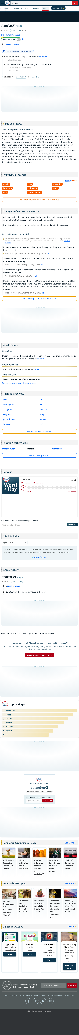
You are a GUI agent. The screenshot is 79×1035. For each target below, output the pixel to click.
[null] (46, 787)
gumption (38, 787)
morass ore (57, 448)
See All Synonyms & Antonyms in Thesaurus (39, 199)
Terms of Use (69, 995)
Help (7, 995)
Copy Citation (40, 557)
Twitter (36, 1001)
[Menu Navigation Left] (2, 8)
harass (43, 419)
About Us (14, 995)
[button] (45, 8)
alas (5, 399)
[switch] (11, 39)
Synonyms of (10, 34)
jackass (43, 424)
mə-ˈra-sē (20, 76)
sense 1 (37, 369)
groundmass (9, 419)
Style (4, 542)
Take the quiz (69, 966)
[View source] (48, 253)
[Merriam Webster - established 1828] (7, 3)
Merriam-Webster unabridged (40, 655)
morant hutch (8, 448)
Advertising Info (32, 995)
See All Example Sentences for (38, 298)
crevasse (44, 409)
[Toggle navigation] (2, 2)
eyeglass (43, 414)
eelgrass (7, 414)
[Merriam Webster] (39, 779)
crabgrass (7, 409)
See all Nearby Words (39, 455)
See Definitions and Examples (39, 792)
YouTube (43, 1001)
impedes (43, 56)
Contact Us (45, 995)
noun (19, 25)
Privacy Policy (56, 995)
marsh (40, 358)
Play (10, 954)
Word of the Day (39, 783)
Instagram (51, 1001)
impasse (7, 424)
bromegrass (8, 404)
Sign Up (71, 524)
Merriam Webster (7, 985)
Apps (22, 995)
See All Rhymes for (39, 431)
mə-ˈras (15, 30)
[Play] (23, 487)
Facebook (28, 1001)
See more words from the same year (19, 383)
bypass (43, 404)
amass (42, 399)
